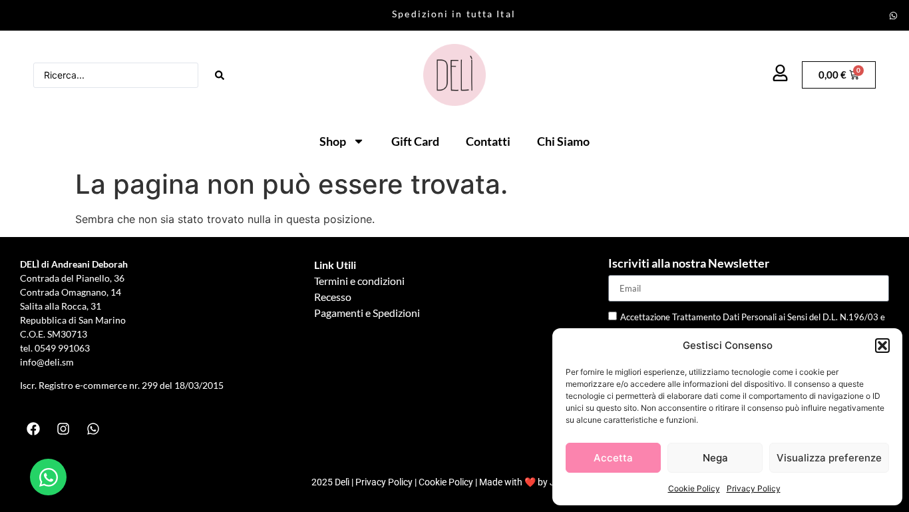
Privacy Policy (754, 488)
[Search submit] (219, 75)
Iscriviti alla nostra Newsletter (688, 263)
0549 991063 (63, 348)
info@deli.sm (47, 362)
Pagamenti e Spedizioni (367, 312)
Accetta (613, 457)
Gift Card (415, 141)
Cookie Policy (694, 488)
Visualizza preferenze (829, 457)
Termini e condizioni (359, 280)
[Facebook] (33, 428)
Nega (715, 457)
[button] (882, 345)
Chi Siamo (563, 141)
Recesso (332, 296)
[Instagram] (63, 428)
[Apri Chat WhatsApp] (48, 477)
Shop (332, 141)
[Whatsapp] (893, 15)
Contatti (488, 141)
